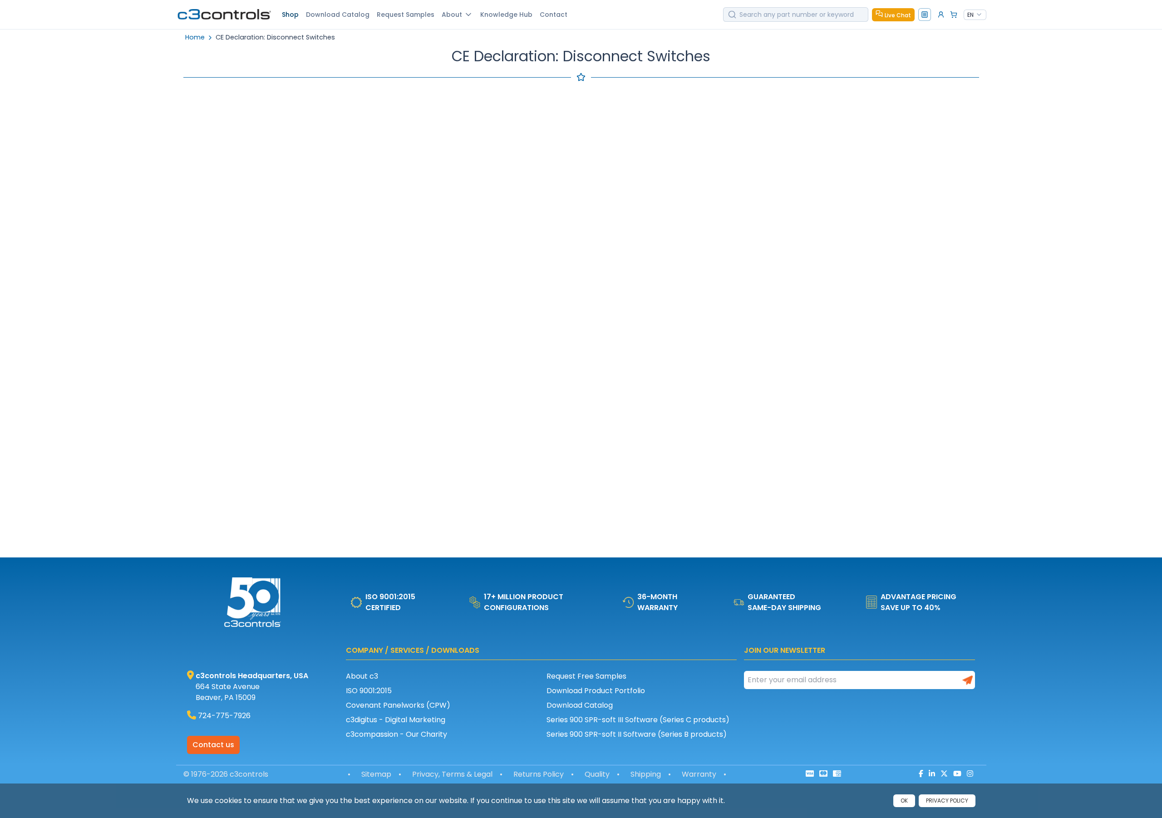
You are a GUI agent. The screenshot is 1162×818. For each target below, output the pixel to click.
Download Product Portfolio (596, 690)
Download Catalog (580, 705)
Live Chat (898, 15)
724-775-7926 (224, 715)
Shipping (645, 774)
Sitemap (376, 774)
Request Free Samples (586, 676)
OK (904, 800)
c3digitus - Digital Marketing (395, 720)
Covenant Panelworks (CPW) (398, 705)
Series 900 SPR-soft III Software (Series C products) (638, 720)
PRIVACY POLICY (947, 800)
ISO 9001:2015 (369, 690)
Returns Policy (538, 774)
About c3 (362, 676)
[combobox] (975, 15)
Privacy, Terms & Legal (452, 774)
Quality (597, 774)
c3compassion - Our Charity (396, 734)
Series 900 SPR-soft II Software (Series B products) (637, 734)
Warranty (699, 774)
